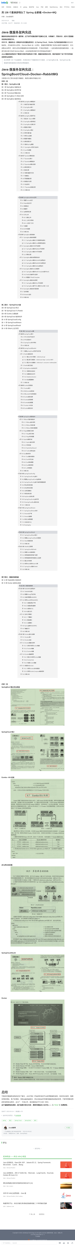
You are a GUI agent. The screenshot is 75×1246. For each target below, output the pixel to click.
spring (4, 1120)
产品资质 (37, 1236)
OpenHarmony (54, 7)
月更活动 (8, 7)
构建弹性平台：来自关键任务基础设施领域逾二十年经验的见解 (25, 1203)
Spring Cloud (18, 1120)
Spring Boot (28, 1120)
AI (20, 7)
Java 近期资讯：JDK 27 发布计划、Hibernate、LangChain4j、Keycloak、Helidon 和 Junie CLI (29, 1174)
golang (25, 7)
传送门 (57, 1105)
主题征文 (15, 7)
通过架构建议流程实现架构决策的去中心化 (18, 1183)
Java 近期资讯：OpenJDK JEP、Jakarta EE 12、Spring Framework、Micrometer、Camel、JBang (27, 1164)
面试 (10, 1120)
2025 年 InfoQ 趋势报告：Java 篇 (14, 1193)
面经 (35, 1120)
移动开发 (31, 7)
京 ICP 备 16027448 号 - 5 (37, 1234)
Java (37, 7)
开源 (42, 7)
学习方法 (66, 7)
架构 (46, 7)
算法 (61, 7)
